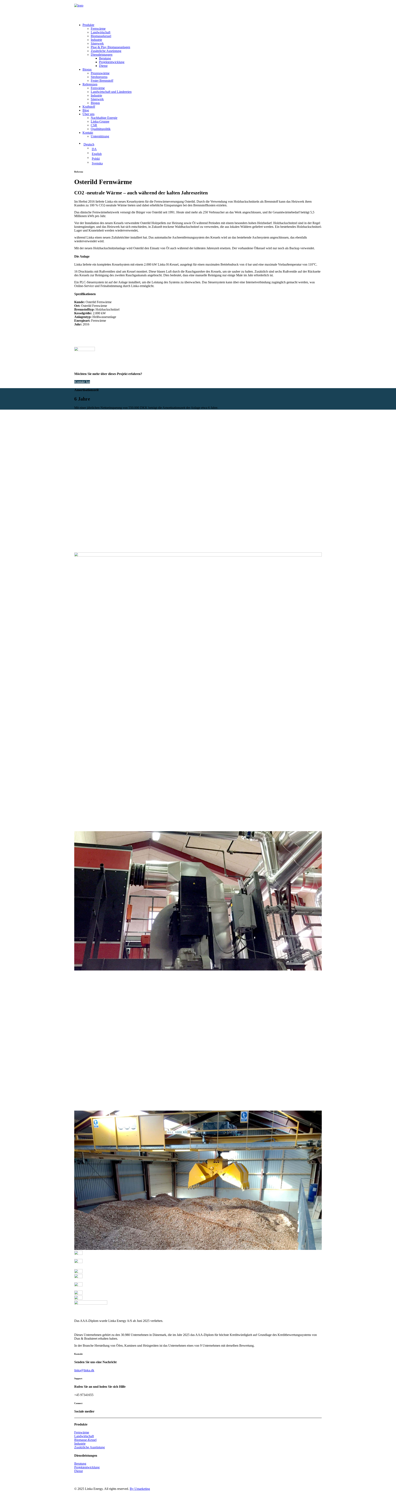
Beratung (105, 58)
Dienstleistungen (101, 54)
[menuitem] (202, 45)
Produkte (88, 25)
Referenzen (89, 84)
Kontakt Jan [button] (82, 382)
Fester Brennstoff (102, 80)
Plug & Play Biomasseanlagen (110, 47)
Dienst (103, 65)
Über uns (88, 114)
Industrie (96, 39)
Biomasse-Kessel (85, 1440)
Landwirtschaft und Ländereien (111, 91)
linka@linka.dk (84, 1370)
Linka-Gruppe (100, 121)
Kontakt (87, 132)
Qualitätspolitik (101, 129)
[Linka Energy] (198, 10)
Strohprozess (99, 77)
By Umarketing (140, 1488)
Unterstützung (100, 136)
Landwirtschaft (100, 32)
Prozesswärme (100, 73)
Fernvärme (98, 88)
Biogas (87, 69)
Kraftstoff (88, 106)
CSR (94, 125)
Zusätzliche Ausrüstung (106, 51)
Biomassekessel (101, 36)
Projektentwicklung (111, 62)
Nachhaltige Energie (104, 117)
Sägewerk (97, 43)
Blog (85, 110)
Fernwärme (98, 28)
